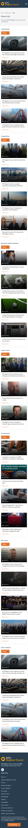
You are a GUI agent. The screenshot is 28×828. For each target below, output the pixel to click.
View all (4, 33)
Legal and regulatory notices (8, 780)
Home (2, 12)
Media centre (8, 12)
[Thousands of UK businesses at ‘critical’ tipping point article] (14, 262)
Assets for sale (5, 794)
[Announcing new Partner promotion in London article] (14, 393)
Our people (4, 791)
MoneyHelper (4, 796)
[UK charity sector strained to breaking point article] (14, 476)
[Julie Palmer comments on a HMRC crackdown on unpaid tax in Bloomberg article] (14, 452)
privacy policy (9, 820)
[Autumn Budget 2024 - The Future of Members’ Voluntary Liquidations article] (14, 500)
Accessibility (4, 802)
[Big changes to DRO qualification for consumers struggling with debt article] (14, 524)
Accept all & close (13, 824)
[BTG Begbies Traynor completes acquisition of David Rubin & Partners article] (14, 179)
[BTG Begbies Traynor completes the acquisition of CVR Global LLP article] (14, 203)
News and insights (6, 785)
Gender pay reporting (6, 810)
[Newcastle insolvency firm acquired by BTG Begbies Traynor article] (14, 227)
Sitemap (3, 799)
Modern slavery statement (8, 813)
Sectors (3, 782)
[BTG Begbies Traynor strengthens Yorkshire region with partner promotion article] (14, 417)
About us (3, 777)
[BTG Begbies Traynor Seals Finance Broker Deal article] (14, 155)
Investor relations (5, 788)
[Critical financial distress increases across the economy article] (14, 334)
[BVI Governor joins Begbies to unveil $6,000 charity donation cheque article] (14, 607)
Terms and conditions (7, 808)
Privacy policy (4, 805)
